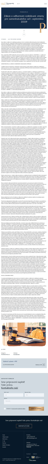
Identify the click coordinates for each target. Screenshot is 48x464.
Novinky (4, 443)
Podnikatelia (5, 354)
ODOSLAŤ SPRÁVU (36, 408)
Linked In (35, 453)
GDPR (3, 460)
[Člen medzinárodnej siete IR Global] (32, 460)
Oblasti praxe (5, 437)
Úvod (3, 435)
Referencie (4, 439)
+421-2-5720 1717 (30, 436)
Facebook (16, 354)
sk (17, 3)
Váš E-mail (6, 392)
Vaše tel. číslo (28, 392)
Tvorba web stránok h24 (10, 460)
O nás (3, 441)
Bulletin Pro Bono (6, 445)
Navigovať (28, 446)
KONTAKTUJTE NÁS (24, 426)
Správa (5, 398)
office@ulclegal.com (31, 438)
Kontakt (4, 447)
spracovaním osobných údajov (18, 408)
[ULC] (7, 3)
